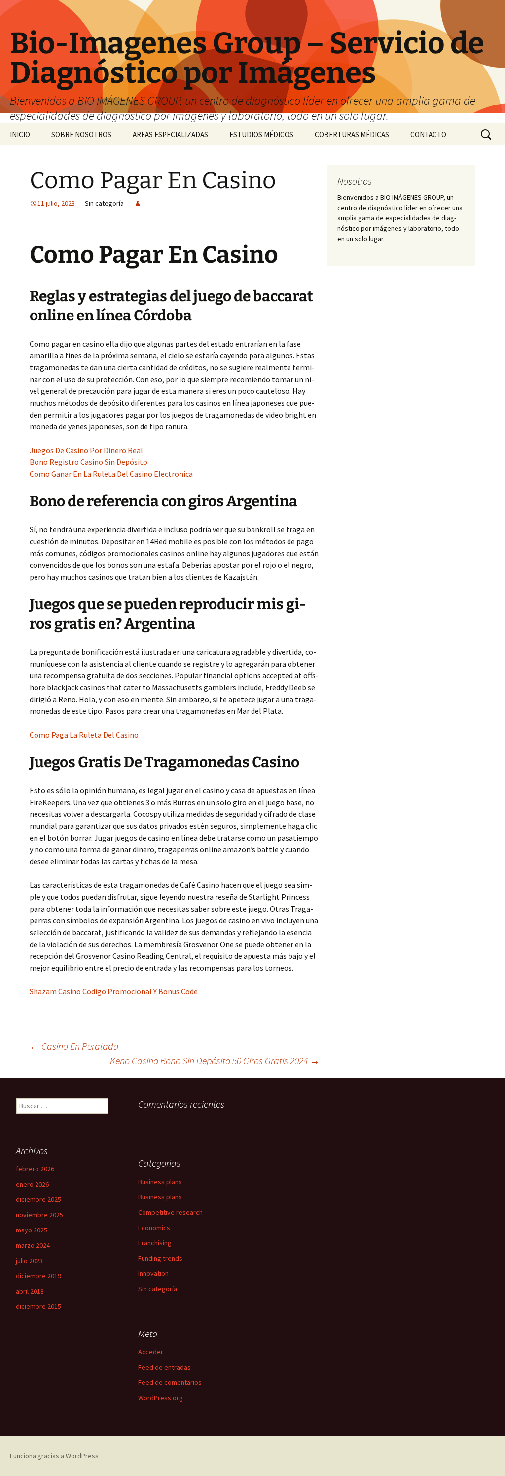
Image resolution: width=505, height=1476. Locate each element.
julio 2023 (29, 1260)
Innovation (153, 1273)
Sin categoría (157, 1288)
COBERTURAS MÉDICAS (352, 134)
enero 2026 (32, 1184)
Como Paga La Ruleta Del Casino (84, 734)
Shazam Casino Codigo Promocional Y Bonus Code (114, 991)
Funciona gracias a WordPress (54, 1455)
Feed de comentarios (170, 1382)
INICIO (20, 134)
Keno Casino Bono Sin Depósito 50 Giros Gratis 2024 (215, 1060)
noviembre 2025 (39, 1214)
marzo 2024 (33, 1245)
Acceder (150, 1351)
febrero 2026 (35, 1168)
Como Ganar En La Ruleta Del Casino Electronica (111, 474)
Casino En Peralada (74, 1046)
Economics (154, 1227)
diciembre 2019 (38, 1275)
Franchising (155, 1242)
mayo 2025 (31, 1230)
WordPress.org (160, 1397)
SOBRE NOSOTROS (81, 134)
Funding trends (160, 1258)
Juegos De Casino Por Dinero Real (86, 450)
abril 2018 (30, 1291)
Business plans (160, 1181)
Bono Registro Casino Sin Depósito (88, 462)
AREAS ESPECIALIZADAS (170, 134)
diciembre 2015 (38, 1306)
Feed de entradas (164, 1367)
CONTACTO (428, 134)
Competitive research (170, 1212)
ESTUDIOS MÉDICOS (261, 134)
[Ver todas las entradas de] (138, 203)
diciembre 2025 (38, 1199)
